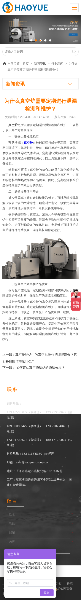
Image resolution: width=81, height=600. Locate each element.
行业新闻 (57, 63)
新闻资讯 (40, 63)
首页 (26, 63)
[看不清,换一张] (59, 556)
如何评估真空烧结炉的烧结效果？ (40, 367)
